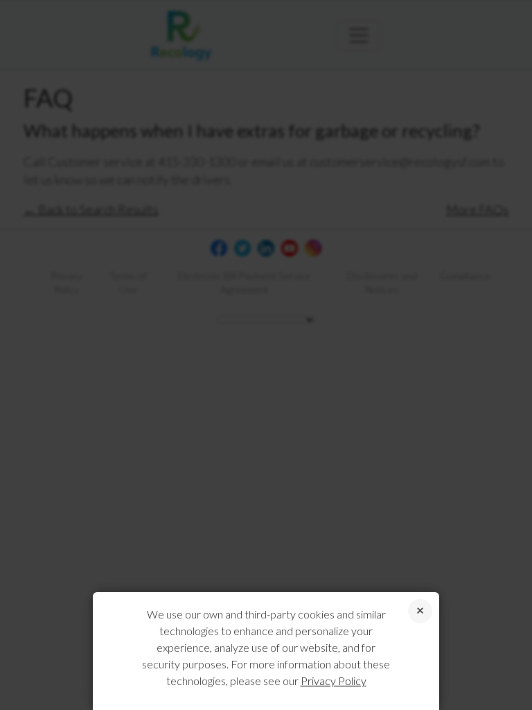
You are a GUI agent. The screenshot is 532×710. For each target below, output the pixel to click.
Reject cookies (420, 611)
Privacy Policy (333, 680)
